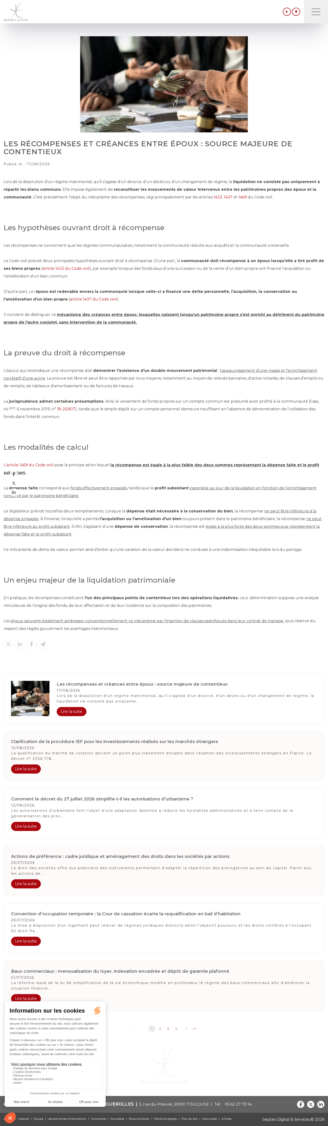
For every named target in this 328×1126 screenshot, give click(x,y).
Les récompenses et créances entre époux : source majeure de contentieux (142, 684)
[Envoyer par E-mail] (43, 644)
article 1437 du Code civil (93, 299)
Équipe (38, 1118)
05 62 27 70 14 (237, 1104)
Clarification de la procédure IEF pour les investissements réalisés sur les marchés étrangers (114, 741)
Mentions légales (165, 1118)
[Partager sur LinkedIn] (20, 644)
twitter (14, 483)
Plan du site (189, 1118)
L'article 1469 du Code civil (28, 465)
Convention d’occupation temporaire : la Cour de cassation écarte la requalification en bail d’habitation (126, 914)
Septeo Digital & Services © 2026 (293, 1119)
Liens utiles (209, 1118)
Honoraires (98, 1118)
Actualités (117, 1118)
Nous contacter (139, 1118)
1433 (217, 197)
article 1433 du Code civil (66, 268)
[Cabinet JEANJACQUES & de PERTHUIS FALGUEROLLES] (16, 11)
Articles (226, 1118)
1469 (242, 197)
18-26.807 (66, 409)
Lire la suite (71, 711)
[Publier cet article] (8, 644)
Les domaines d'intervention (67, 1118)
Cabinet (23, 1118)
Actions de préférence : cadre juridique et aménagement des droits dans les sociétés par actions (120, 856)
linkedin (14, 492)
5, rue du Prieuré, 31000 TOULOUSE (174, 1104)
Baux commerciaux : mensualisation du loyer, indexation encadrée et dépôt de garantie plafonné (120, 971)
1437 (228, 197)
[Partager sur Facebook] (31, 644)
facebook (14, 474)
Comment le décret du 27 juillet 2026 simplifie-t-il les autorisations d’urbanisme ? (102, 799)
